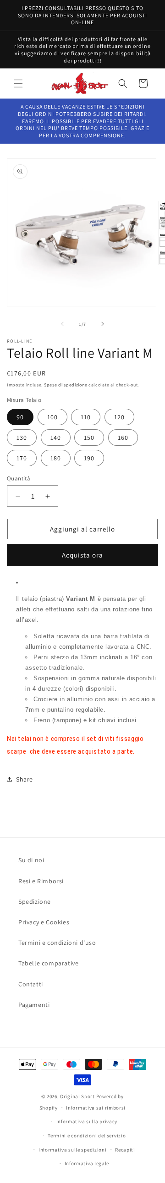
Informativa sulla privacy (87, 1121)
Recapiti (125, 1150)
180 (55, 458)
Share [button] (24, 779)
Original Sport (77, 1096)
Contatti (30, 984)
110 (86, 417)
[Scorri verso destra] (103, 324)
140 (55, 437)
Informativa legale (87, 1163)
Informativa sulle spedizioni (72, 1150)
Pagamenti (34, 1005)
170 (21, 458)
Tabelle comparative (48, 963)
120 (119, 417)
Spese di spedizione (65, 385)
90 (20, 417)
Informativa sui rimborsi (96, 1108)
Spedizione (34, 901)
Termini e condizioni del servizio (87, 1135)
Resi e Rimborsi (41, 881)
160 (123, 437)
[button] (18, 83)
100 (52, 417)
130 (21, 437)
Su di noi (31, 860)
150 (89, 437)
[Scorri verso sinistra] (62, 324)
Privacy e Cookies (43, 922)
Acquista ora (82, 555)
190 (89, 458)
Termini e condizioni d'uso (57, 942)
